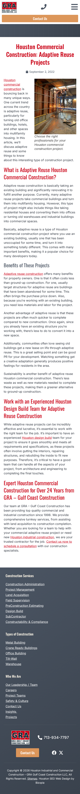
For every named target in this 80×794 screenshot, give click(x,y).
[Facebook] (54, 753)
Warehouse (13, 664)
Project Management (20, 589)
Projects (11, 717)
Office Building (16, 653)
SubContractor (16, 616)
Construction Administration (25, 584)
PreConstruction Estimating (25, 605)
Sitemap (32, 778)
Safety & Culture (17, 701)
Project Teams (15, 695)
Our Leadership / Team (22, 685)
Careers (11, 690)
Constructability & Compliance (27, 622)
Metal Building (15, 642)
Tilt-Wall (11, 658)
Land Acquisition (17, 595)
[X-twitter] (61, 753)
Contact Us (13, 706)
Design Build (14, 611)
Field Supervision (18, 600)
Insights (11, 711)
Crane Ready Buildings (21, 648)
